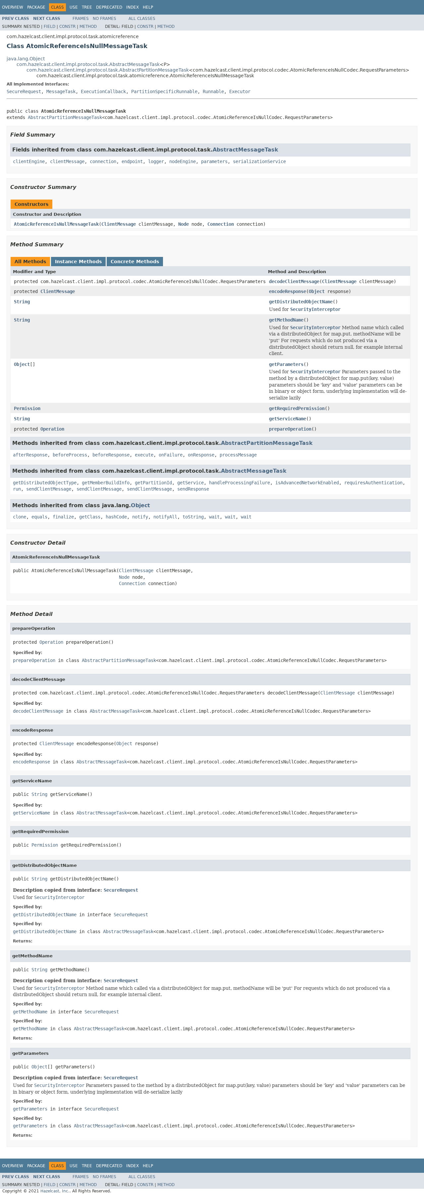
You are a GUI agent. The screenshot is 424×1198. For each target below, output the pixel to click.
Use (74, 7)
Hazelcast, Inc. (55, 1191)
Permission (27, 408)
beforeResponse (111, 454)
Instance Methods (78, 261)
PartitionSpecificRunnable (164, 91)
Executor (239, 91)
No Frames (104, 18)
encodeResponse (287, 291)
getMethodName (286, 320)
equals (39, 516)
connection (103, 161)
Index (132, 7)
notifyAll (165, 516)
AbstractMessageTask (245, 150)
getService (190, 482)
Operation (52, 429)
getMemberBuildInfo (106, 482)
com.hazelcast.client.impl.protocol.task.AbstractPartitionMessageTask (107, 70)
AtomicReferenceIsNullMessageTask (56, 224)
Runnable (213, 91)
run (17, 489)
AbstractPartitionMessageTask (65, 117)
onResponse (201, 454)
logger (156, 161)
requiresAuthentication (373, 482)
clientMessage (67, 161)
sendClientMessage (48, 489)
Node (183, 224)
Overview (12, 7)
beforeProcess (70, 454)
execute (144, 454)
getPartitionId (153, 482)
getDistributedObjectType (45, 482)
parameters (214, 161)
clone (19, 516)
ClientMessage (118, 224)
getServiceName (287, 418)
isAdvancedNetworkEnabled (307, 482)
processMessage (238, 454)
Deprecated (109, 7)
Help (148, 7)
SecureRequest (24, 91)
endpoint (132, 161)
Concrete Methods (135, 261)
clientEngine (29, 161)
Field (49, 26)
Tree (87, 7)
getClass (89, 516)
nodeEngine (182, 161)
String (22, 301)
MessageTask (61, 91)
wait (214, 516)
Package (36, 7)
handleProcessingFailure (239, 482)
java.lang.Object (26, 58)
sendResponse (193, 489)
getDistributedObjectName (301, 301)
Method (88, 26)
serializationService (259, 161)
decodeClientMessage (294, 281)
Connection (220, 224)
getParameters (286, 364)
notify (140, 516)
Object (317, 291)
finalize (63, 516)
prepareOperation (290, 429)
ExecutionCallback (103, 91)
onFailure (171, 454)
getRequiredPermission (297, 408)
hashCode (116, 516)
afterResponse (30, 454)
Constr (67, 26)
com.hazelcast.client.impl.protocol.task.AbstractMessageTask (88, 64)
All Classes (142, 18)
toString (193, 516)
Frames (81, 18)
